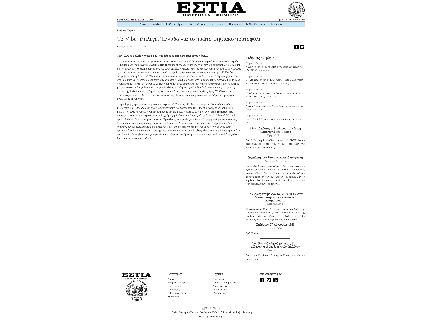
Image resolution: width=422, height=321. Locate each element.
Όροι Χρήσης (220, 286)
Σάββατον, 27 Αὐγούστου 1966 (275, 224)
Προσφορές (235, 24)
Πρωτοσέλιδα (217, 24)
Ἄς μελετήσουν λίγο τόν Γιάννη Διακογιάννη (275, 157)
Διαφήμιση (219, 293)
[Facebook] (296, 47)
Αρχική (143, 24)
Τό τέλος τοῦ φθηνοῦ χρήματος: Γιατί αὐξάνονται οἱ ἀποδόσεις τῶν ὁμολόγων (275, 245)
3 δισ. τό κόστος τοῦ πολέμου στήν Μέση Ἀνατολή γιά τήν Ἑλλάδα (275, 130)
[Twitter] (302, 47)
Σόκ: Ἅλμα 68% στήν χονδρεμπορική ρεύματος (270, 119)
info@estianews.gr (243, 312)
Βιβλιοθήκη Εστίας (256, 24)
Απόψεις (156, 24)
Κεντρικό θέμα (197, 24)
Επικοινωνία (220, 289)
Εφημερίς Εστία (125, 46)
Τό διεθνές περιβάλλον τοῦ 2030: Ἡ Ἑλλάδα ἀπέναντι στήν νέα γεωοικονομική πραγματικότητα (275, 197)
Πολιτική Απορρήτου (224, 282)
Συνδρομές (276, 24)
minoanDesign (216, 316)
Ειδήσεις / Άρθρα (175, 24)
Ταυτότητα (219, 279)
